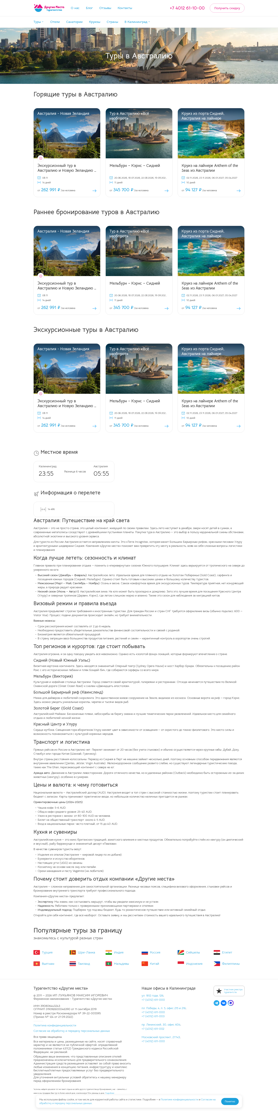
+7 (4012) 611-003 (153, 1016)
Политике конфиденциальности (179, 1099)
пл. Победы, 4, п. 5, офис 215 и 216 (164, 1008)
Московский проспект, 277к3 (161, 1037)
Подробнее (109, 1093)
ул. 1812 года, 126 (152, 995)
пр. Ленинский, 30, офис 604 (161, 1024)
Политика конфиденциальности (54, 1025)
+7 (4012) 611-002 (153, 1029)
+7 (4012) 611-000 (153, 1000)
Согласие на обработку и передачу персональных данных (71, 1031)
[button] (38, 22)
